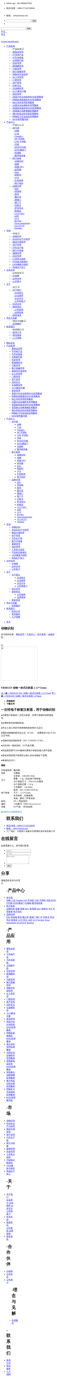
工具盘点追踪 (18, 549)
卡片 (19, 471)
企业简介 (21, 578)
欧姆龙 (20, 505)
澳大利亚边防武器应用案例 (24, 410)
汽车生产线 (17, 538)
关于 (8, 284)
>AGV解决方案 (19, 91)
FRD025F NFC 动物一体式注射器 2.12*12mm (26, 693)
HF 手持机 (22, 432)
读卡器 (15, 421)
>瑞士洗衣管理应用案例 (23, 102)
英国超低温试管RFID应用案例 (26, 405)
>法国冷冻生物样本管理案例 (25, 105)
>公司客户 (16, 281)
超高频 (20, 463)
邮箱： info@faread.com (17, 828)
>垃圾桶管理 (17, 88)
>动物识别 (16, 236)
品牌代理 (16, 480)
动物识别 (21, 455)
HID (19, 482)
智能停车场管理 (19, 371)
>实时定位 (16, 86)
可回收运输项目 (19, 552)
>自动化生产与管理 (21, 239)
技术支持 (16, 589)
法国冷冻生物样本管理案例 (24, 402)
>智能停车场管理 (20, 74)
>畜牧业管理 (17, 52)
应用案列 (16, 606)
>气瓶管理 (16, 69)
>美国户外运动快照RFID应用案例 (27, 97)
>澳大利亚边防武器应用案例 (25, 114)
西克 (19, 488)
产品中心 (10, 122)
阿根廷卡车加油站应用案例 (24, 413)
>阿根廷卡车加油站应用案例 (25, 116)
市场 (8, 230)
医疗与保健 (17, 541)
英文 (3, 34)
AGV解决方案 (18, 388)
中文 (4, 31)
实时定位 (16, 382)
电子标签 (16, 452)
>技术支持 (16, 304)
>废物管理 (16, 253)
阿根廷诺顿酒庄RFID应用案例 (26, 396)
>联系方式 (16, 332)
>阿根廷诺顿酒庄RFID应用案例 (26, 100)
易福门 (20, 493)
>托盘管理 (16, 63)
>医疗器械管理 (19, 71)
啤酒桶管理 (17, 362)
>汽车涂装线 (17, 57)
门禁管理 (16, 377)
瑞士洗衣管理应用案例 (22, 399)
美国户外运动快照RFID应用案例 (27, 393)
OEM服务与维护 (19, 555)
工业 (19, 427)
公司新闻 (21, 594)
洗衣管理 (16, 547)
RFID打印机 (22, 441)
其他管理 (16, 391)
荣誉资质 (16, 600)
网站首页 (10, 343)
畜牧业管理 (17, 348)
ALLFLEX (22, 519)
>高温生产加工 (19, 267)
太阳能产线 (17, 357)
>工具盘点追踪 (19, 259)
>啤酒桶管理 (17, 66)
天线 (19, 438)
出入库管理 (17, 374)
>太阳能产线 (17, 60)
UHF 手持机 (22, 435)
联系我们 (10, 327)
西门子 (20, 496)
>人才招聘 (16, 338)
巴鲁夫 (20, 499)
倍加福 (20, 485)
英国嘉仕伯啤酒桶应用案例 (24, 407)
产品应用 (10, 46)
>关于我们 (16, 290)
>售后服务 (16, 335)
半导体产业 (17, 351)
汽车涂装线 (17, 354)
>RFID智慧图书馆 (20, 119)
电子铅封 (21, 477)
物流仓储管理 (18, 533)
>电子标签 (16, 158)
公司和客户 (22, 586)
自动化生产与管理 (20, 530)
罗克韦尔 (21, 502)
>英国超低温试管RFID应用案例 (26, 108)
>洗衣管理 (16, 256)
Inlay (19, 466)
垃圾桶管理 (17, 385)
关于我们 (16, 575)
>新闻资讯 (16, 307)
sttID (19, 510)
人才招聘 (16, 617)
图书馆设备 (22, 449)
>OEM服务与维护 (20, 264)
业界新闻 (21, 597)
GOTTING (22, 507)
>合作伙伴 (16, 278)
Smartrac (20, 522)
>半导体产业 (17, 55)
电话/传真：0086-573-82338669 (20, 825)
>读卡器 (15, 128)
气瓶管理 (16, 365)
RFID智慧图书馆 (19, 416)
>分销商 (15, 276)
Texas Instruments (24, 517)
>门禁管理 (16, 80)
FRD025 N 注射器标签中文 (12, 812)
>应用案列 (16, 324)
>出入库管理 (17, 77)
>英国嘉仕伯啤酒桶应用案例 (25, 111)
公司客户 (16, 569)
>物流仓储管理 (19, 242)
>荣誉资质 (16, 315)
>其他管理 (16, 94)
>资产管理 (16, 83)
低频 (19, 458)
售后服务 (16, 614)
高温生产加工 (18, 558)
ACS (19, 512)
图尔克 (20, 490)
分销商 (15, 563)
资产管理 (16, 379)
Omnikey (21, 430)
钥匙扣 (20, 468)
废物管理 (16, 544)
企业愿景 (21, 580)
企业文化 (21, 583)
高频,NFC (21, 460)
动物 (19, 424)
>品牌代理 (16, 186)
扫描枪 (20, 446)
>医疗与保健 (17, 250)
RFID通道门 (22, 444)
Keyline (20, 514)
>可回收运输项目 (20, 262)
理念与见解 (11, 318)
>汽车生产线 (17, 247)
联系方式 (16, 611)
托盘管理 (16, 360)
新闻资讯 (16, 592)
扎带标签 (21, 474)
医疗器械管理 (18, 368)
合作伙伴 (10, 270)
